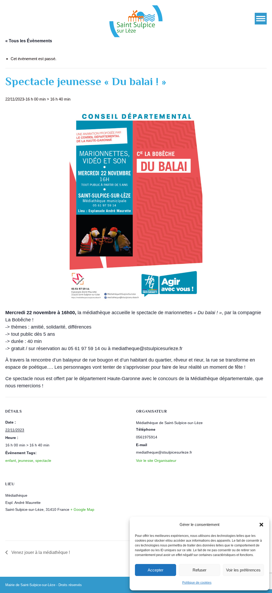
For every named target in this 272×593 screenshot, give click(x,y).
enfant (10, 460)
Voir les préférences (243, 570)
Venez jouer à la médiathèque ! (40, 552)
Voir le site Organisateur (156, 460)
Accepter (155, 570)
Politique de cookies (196, 582)
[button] (261, 524)
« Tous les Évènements (28, 41)
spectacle (43, 460)
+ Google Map (82, 509)
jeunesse (25, 460)
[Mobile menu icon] (261, 18)
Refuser (199, 570)
